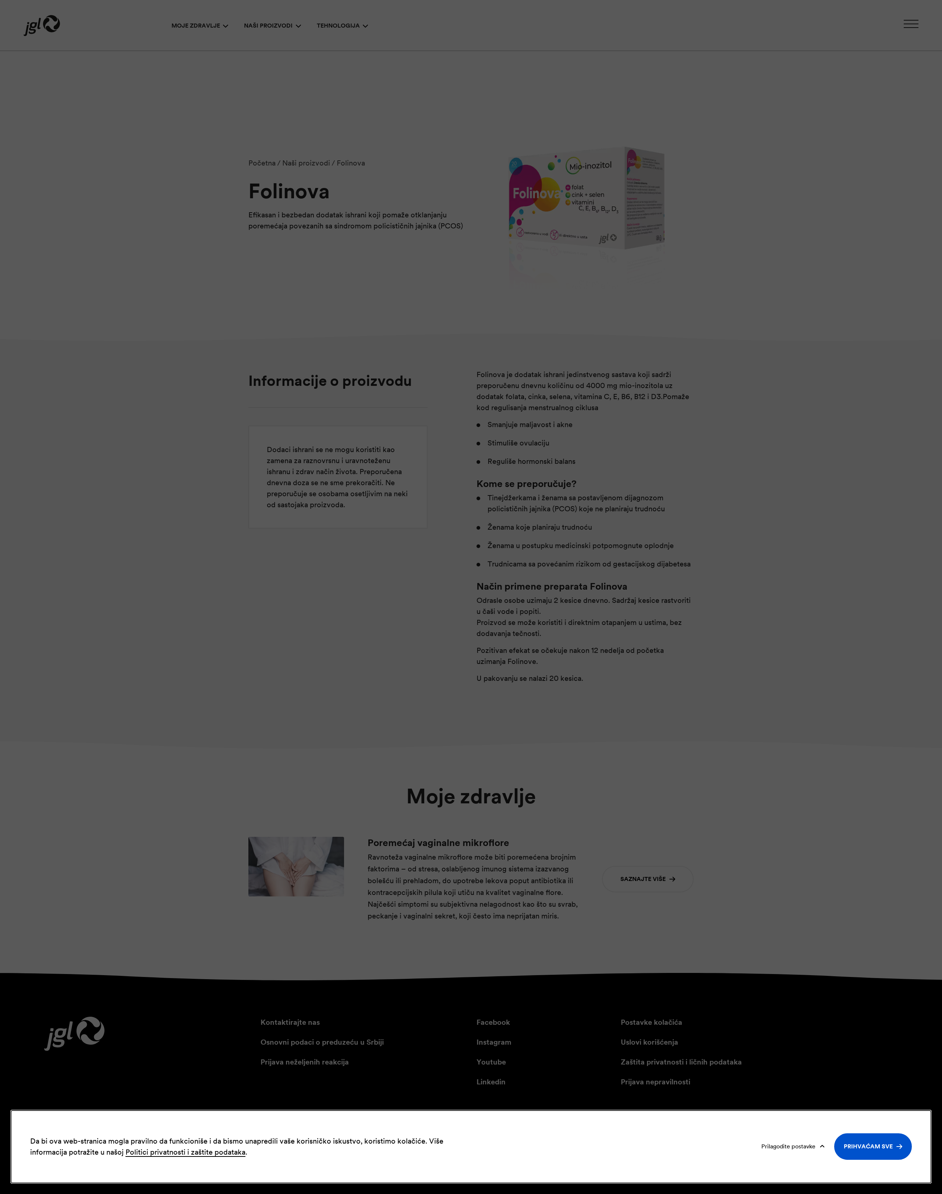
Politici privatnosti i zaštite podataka (185, 1152)
